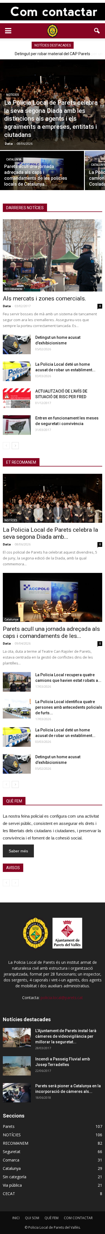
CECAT (9, 1193)
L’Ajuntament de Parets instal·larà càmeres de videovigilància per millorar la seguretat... (65, 1036)
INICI (16, 1218)
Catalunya (13, 159)
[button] (97, 30)
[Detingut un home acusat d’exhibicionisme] (17, 344)
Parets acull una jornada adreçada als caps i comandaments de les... (51, 632)
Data (9, 143)
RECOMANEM (13, 289)
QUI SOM (32, 1218)
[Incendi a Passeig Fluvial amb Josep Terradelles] (17, 1066)
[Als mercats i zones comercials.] (52, 255)
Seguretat (11, 1151)
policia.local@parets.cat (62, 997)
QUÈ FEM (52, 1218)
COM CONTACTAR (78, 1218)
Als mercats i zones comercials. (44, 298)
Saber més (18, 851)
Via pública (12, 1185)
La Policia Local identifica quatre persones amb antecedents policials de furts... (68, 707)
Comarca (11, 1160)
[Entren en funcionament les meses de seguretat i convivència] (17, 425)
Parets (9, 1126)
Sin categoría (14, 1176)
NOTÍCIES (12, 94)
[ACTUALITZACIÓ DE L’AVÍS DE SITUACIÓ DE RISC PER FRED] (17, 398)
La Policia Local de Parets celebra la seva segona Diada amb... (50, 533)
